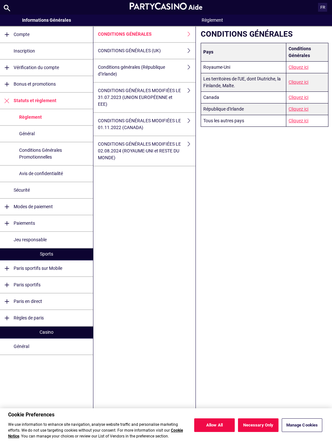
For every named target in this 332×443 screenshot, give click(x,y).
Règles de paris (29, 317)
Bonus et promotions (35, 84)
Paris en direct (28, 301)
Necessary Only (258, 425)
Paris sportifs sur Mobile (38, 268)
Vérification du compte (36, 67)
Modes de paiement (33, 206)
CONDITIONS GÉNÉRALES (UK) (129, 50)
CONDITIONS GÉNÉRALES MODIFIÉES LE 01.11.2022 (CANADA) (139, 124)
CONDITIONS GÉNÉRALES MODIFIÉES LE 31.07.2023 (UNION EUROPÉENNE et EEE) (139, 97)
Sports (46, 254)
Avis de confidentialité (41, 173)
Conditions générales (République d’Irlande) (131, 71)
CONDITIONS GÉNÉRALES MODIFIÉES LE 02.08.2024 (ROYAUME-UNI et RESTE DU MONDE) (139, 150)
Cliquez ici (298, 67)
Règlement (30, 117)
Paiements (24, 223)
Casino (46, 332)
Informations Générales (46, 20)
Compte (22, 34)
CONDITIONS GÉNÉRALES (125, 34)
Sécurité (22, 190)
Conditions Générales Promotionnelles (40, 154)
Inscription (24, 51)
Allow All (214, 425)
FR (322, 7)
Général (27, 133)
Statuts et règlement (35, 100)
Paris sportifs (27, 284)
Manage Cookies (302, 425)
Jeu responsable (30, 239)
